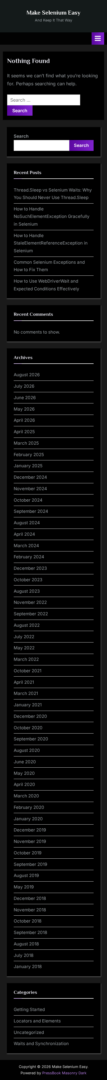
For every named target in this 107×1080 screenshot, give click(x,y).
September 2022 (31, 613)
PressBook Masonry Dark (64, 1073)
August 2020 (27, 750)
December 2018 (30, 898)
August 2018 (26, 944)
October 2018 (27, 921)
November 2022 (30, 602)
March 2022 (26, 659)
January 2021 (28, 704)
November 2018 (30, 910)
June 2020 (25, 761)
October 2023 (28, 579)
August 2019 (26, 875)
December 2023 (30, 568)
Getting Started (29, 1009)
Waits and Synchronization (41, 1043)
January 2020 (28, 818)
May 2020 (24, 773)
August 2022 (27, 625)
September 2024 (31, 511)
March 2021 (26, 693)
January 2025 (28, 465)
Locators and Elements (37, 1021)
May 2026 (24, 409)
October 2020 (28, 727)
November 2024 (30, 488)
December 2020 (30, 716)
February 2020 (29, 807)
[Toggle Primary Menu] (98, 38)
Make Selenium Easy (53, 12)
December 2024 (30, 477)
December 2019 (30, 830)
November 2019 (30, 841)
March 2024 (26, 545)
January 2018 (28, 966)
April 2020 (24, 784)
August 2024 (27, 522)
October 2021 (27, 670)
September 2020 (31, 739)
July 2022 (24, 636)
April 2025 (24, 431)
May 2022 (24, 648)
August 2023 (27, 591)
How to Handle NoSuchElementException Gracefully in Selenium (52, 216)
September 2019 (30, 864)
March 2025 (26, 443)
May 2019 (24, 887)
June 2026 (25, 397)
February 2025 (29, 454)
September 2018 (30, 932)
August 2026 (27, 374)
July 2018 (23, 955)
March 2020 (26, 796)
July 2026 (24, 386)
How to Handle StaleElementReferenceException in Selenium (51, 243)
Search (21, 136)
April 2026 (24, 420)
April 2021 (24, 682)
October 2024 (28, 500)
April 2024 (24, 534)
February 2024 (29, 556)
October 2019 (27, 853)
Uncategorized (29, 1032)
